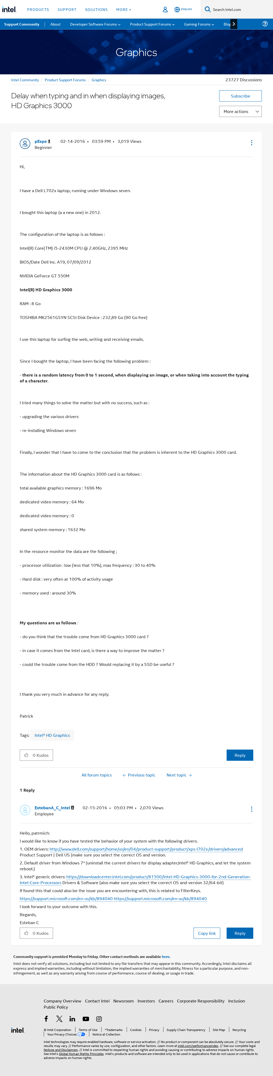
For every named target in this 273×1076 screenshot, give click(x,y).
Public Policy (56, 1007)
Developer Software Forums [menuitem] (93, 24)
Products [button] (38, 9)
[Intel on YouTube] (85, 1019)
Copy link (207, 933)
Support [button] (67, 9)
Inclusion (236, 1001)
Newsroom (123, 1001)
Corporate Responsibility (200, 1001)
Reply (240, 755)
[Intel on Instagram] (98, 1019)
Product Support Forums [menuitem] (150, 24)
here (166, 956)
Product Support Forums (65, 79)
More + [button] (123, 9)
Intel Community (25, 79)
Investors (146, 1001)
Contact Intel (97, 1001)
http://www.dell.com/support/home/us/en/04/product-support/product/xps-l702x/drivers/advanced (146, 849)
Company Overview (62, 1001)
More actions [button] (236, 111)
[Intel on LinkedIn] (72, 1019)
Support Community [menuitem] (21, 24)
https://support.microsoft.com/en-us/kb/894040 (66, 898)
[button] (251, 142)
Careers (166, 1001)
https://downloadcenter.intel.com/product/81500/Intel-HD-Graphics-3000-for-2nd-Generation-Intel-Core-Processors (135, 879)
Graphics (99, 79)
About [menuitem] (55, 24)
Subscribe (240, 96)
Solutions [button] (96, 9)
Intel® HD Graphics (52, 735)
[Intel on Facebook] (46, 1019)
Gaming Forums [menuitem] (197, 24)
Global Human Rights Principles (81, 1053)
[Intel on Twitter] (59, 1019)
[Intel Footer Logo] (18, 1029)
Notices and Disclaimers (61, 1049)
